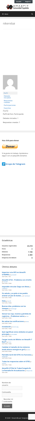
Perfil (6, 93)
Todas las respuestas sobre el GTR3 (16, 361)
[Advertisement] (17, 50)
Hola (4, 301)
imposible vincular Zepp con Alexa (15, 287)
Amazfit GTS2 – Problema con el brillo (17, 280)
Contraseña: (6, 392)
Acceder (18, 1)
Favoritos (7, 108)
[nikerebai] (10, 91)
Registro (28, 1)
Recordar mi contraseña (8, 400)
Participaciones (10, 105)
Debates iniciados (7, 97)
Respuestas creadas (8, 101)
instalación (6, 327)
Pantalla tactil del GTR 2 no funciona (16, 355)
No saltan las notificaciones (13, 321)
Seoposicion (26, 418)
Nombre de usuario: (6, 383)
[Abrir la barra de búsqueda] (32, 14)
